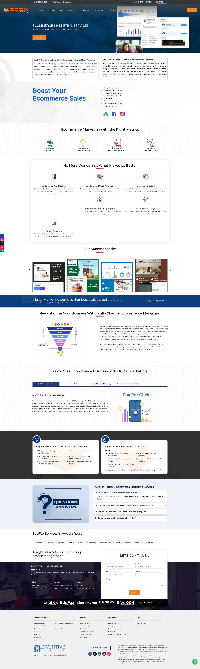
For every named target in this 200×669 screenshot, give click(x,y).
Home (41, 10)
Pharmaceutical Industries (116, 629)
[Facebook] (2, 236)
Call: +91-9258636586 (156, 301)
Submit (134, 592)
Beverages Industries (114, 626)
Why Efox (43, 655)
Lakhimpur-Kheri (105, 542)
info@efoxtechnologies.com (41, 588)
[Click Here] (58, 649)
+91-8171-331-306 (83, 586)
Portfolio (50, 655)
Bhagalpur (149, 542)
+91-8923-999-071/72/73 (63, 586)
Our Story (36, 655)
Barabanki (92, 542)
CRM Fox (36, 631)
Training (139, 629)
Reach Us (63, 655)
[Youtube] (2, 247)
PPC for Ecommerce (46, 384)
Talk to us (39, 37)
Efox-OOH (37, 634)
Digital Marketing (85, 623)
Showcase (100, 10)
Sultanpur (61, 542)
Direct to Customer (114, 623)
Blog (191, 10)
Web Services (83, 629)
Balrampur (38, 542)
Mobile (107, 571)
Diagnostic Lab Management (64, 623)
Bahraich (128, 542)
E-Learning (37, 637)
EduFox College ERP (40, 626)
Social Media (73, 384)
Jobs (138, 626)
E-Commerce (84, 10)
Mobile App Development (87, 631)
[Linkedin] (2, 250)
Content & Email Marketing (101, 384)
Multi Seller (111, 631)
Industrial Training (118, 10)
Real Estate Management (62, 626)
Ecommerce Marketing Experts (117, 634)
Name (107, 564)
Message (108, 579)
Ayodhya (81, 542)
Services (70, 10)
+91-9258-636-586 (37, 585)
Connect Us (100, 648)
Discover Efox (55, 10)
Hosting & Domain (85, 634)
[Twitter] (2, 243)
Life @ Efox (139, 2)
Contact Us (160, 2)
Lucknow (138, 542)
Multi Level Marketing (40, 640)
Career (149, 2)
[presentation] (29, 270)
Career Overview (141, 623)
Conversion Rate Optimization (128, 384)
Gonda (118, 542)
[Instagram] (2, 239)
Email (137, 564)
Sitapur (71, 542)
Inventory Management (62, 629)
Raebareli (50, 542)
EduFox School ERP (39, 623)
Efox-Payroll (37, 629)
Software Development (86, 626)
